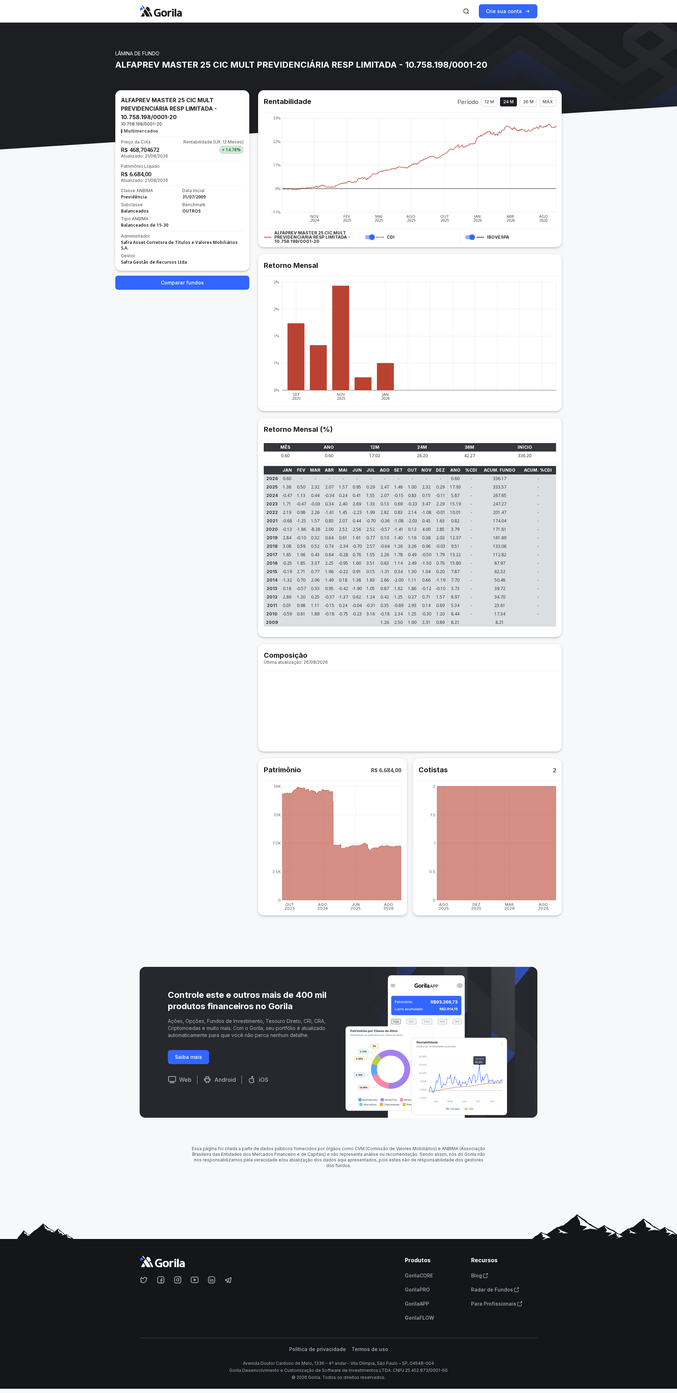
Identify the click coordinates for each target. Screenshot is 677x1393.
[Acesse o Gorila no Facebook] (161, 1280)
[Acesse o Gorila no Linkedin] (211, 1280)
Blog (476, 1275)
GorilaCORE (419, 1275)
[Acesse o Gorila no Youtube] (194, 1280)
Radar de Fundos (492, 1290)
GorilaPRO (417, 1290)
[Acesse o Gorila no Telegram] (228, 1280)
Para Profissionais (493, 1304)
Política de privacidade (317, 1349)
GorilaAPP (417, 1304)
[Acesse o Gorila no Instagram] (177, 1280)
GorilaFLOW (419, 1318)
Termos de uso (370, 1349)
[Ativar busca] (466, 11)
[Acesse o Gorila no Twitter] (144, 1280)
